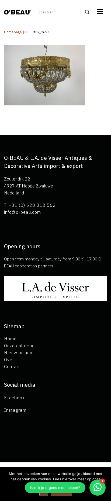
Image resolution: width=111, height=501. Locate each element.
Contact (12, 366)
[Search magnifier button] (87, 12)
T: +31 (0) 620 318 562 (30, 205)
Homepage (13, 32)
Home (10, 338)
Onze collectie (19, 345)
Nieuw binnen (18, 352)
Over (9, 359)
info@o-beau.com (22, 212)
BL (27, 32)
